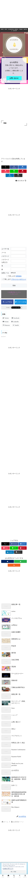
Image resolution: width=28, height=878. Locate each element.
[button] (18, 175)
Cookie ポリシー (8, 868)
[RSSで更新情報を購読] (14, 565)
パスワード (5, 256)
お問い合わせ (14, 78)
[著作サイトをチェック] (7, 561)
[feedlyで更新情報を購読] (20, 561)
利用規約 (19, 276)
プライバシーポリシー (18, 279)
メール (3, 252)
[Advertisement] (14, 14)
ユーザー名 (5, 249)
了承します (14, 276)
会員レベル (5, 273)
